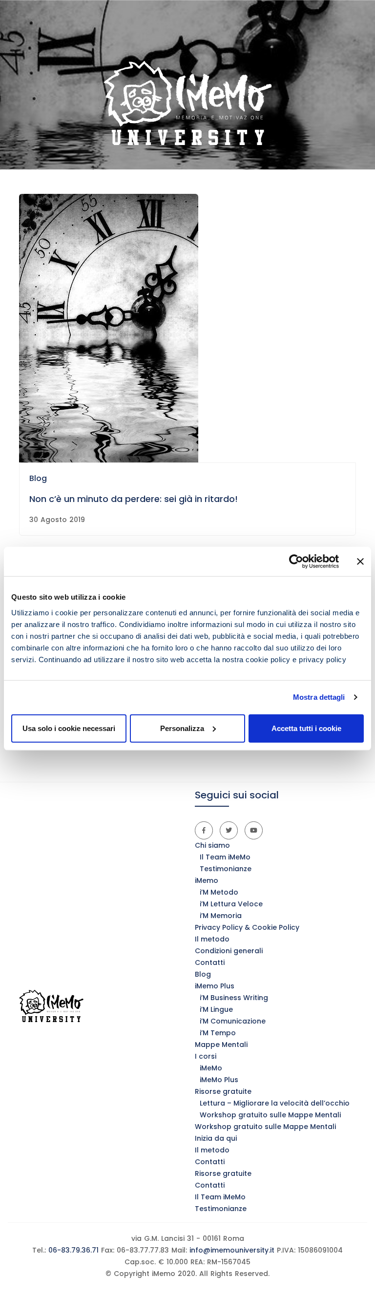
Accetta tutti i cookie (306, 728)
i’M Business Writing (234, 998)
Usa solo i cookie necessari (68, 728)
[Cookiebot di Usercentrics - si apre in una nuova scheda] (296, 561)
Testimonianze (225, 869)
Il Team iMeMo (225, 857)
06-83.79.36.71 (72, 1250)
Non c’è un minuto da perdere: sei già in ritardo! (133, 499)
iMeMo (211, 1068)
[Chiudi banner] (360, 561)
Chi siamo (212, 845)
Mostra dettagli (319, 697)
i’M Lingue (216, 1009)
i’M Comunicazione (233, 1021)
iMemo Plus (214, 986)
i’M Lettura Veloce (231, 904)
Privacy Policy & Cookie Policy (247, 927)
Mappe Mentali (221, 1044)
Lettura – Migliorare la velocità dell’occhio (275, 1103)
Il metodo (212, 939)
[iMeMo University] (187, 103)
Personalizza (182, 728)
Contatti (210, 962)
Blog (38, 478)
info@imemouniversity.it (231, 1250)
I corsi (205, 1056)
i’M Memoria (221, 915)
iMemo (206, 880)
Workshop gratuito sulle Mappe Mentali (270, 1115)
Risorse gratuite (223, 1091)
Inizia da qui (216, 1138)
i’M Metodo (219, 892)
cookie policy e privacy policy (296, 659)
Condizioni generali (229, 951)
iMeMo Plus (219, 1080)
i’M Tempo (218, 1033)
